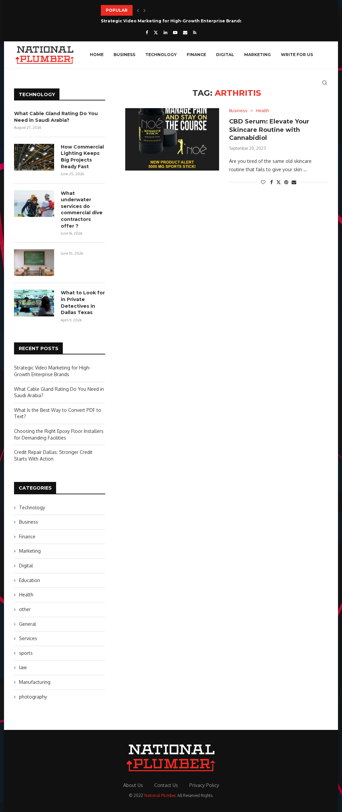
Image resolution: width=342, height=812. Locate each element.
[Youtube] (175, 32)
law (23, 667)
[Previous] (138, 10)
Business (124, 54)
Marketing (257, 54)
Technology (161, 54)
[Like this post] (263, 182)
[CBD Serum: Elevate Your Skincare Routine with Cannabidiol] (172, 139)
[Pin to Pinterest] (286, 182)
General (27, 624)
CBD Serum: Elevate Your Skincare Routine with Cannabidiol (269, 130)
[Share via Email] (294, 182)
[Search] (324, 82)
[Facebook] (147, 32)
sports (26, 653)
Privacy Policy (204, 785)
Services (28, 638)
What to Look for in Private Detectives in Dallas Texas (83, 302)
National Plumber (159, 795)
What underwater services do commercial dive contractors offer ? (82, 209)
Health (26, 594)
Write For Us (297, 54)
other (25, 609)
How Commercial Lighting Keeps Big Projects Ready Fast (82, 157)
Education (29, 580)
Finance (196, 54)
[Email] (185, 32)
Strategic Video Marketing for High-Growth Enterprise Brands (171, 20)
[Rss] (194, 32)
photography (33, 697)
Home (97, 54)
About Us (133, 785)
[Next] (144, 10)
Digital (225, 54)
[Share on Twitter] (278, 182)
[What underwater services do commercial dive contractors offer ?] (34, 203)
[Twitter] (156, 32)
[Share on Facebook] (271, 182)
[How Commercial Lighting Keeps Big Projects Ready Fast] (34, 157)
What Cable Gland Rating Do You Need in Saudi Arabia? (56, 116)
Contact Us (166, 785)
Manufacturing (34, 682)
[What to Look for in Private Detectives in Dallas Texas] (34, 303)
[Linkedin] (165, 32)
